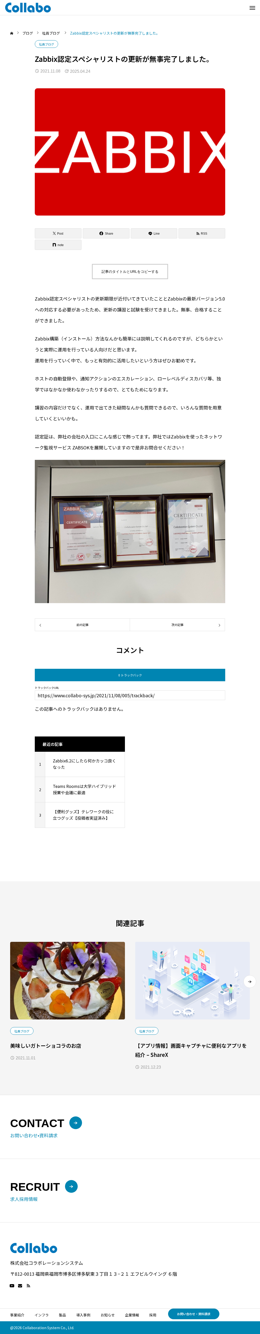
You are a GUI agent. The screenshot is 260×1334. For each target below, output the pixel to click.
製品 (62, 1314)
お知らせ (108, 1314)
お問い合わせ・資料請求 (193, 1314)
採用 (152, 1314)
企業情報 (132, 1314)
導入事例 (83, 1314)
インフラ (42, 1314)
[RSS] (28, 1285)
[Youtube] (11, 1285)
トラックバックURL (47, 687)
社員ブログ (46, 44)
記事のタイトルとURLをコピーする (130, 271)
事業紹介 (17, 1314)
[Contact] (20, 1285)
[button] (249, 981)
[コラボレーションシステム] (28, 7)
